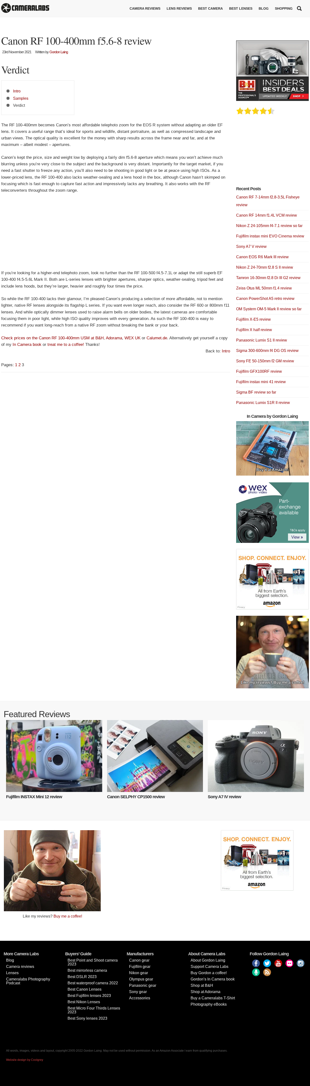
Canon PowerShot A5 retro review (265, 298)
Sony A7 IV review (224, 796)
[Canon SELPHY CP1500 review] (155, 756)
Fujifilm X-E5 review (253, 319)
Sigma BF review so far (256, 392)
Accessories (139, 998)
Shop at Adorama (205, 992)
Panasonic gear (142, 985)
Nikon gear (138, 973)
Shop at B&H (202, 985)
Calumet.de (157, 338)
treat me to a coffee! (65, 344)
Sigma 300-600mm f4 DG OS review (267, 351)
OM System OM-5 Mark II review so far (269, 309)
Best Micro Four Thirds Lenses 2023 (94, 1010)
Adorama (114, 338)
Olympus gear (141, 979)
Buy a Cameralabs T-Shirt (213, 998)
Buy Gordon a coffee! (209, 973)
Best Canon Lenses (84, 989)
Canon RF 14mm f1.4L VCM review (266, 215)
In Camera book (27, 344)
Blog (264, 8)
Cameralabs (25, 8)
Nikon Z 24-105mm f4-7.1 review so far (269, 226)
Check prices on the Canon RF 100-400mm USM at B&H (52, 338)
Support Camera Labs (209, 966)
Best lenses (240, 8)
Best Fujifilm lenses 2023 (89, 996)
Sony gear (138, 992)
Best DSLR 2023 (82, 977)
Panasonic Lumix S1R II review (263, 403)
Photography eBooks (209, 1004)
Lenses (12, 973)
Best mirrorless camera (87, 970)
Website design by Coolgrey (24, 1060)
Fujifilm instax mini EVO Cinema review (270, 236)
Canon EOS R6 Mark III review (262, 257)
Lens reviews (179, 8)
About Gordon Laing (208, 960)
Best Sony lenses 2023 (87, 1018)
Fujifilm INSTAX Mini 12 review (34, 796)
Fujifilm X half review (254, 330)
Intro (17, 91)
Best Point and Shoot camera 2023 (93, 962)
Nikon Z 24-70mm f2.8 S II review (264, 267)
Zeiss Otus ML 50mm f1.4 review (264, 288)
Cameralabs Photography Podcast (28, 981)
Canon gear (139, 960)
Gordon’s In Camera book (213, 979)
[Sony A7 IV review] (256, 756)
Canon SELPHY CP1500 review (136, 796)
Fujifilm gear (139, 966)
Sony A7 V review (251, 246)
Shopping (284, 8)
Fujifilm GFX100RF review (259, 371)
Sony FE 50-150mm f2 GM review (265, 361)
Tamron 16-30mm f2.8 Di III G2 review (268, 278)
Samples (20, 98)
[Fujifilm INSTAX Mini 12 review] (54, 756)
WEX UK (132, 338)
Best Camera (210, 8)
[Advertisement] (115, 234)
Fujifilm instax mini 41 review (261, 382)
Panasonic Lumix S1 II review (261, 340)
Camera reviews (145, 8)
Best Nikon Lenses (84, 1002)
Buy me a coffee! (68, 916)
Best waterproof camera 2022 (93, 983)
